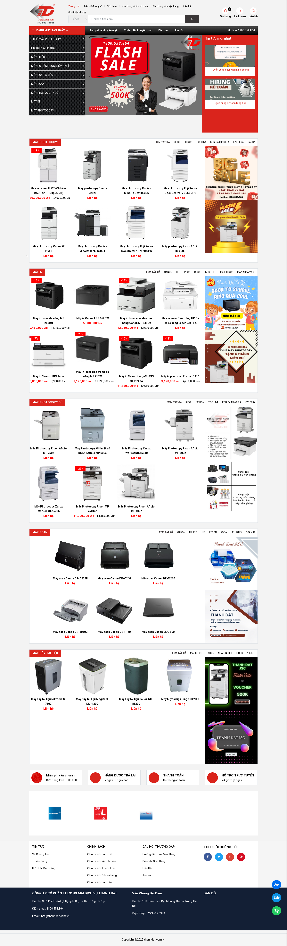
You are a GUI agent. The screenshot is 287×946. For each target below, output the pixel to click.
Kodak (224, 532)
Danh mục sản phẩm (50, 30)
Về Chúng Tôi (40, 854)
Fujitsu (194, 532)
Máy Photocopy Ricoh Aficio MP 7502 (136, 451)
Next (190, 75)
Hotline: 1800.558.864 (241, 30)
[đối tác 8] (143, 813)
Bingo (239, 653)
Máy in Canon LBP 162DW (180, 318)
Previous (97, 75)
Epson (186, 272)
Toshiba (201, 142)
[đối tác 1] (189, 813)
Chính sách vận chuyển (101, 861)
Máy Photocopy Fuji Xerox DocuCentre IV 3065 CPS (48, 191)
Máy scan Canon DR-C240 (114, 578)
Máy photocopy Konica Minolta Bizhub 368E (180, 249)
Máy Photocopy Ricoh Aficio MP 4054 (48, 451)
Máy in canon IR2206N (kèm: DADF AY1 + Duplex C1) (136, 191)
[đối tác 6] (52, 813)
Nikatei (251, 653)
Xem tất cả (162, 142)
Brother (210, 272)
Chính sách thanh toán (101, 868)
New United (225, 653)
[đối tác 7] (98, 813)
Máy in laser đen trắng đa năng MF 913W (180, 374)
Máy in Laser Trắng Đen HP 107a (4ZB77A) (92, 374)
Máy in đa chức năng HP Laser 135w (48, 374)
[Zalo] (276, 897)
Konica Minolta (219, 142)
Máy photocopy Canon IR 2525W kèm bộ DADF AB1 (93, 249)
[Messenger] (276, 884)
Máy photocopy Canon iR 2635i (136, 249)
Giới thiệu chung (77, 12)
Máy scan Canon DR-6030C (70, 631)
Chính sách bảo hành (100, 882)
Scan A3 (251, 532)
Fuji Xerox (226, 272)
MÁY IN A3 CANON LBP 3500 (48, 318)
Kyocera (238, 142)
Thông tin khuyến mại (138, 30)
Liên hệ (187, 6)
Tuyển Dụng (39, 861)
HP (177, 272)
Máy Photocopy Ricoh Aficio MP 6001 (92, 509)
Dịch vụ (163, 30)
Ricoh (177, 142)
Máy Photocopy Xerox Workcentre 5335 (136, 509)
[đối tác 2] (235, 813)
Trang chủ (73, 6)
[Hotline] (276, 910)
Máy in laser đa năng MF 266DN (136, 320)
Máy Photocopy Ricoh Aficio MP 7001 (92, 451)
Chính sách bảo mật (99, 854)
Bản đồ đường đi (93, 6)
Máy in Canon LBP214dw (136, 376)
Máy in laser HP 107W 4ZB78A (92, 318)
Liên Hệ (147, 868)
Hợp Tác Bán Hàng (43, 868)
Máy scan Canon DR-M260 (158, 578)
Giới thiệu (112, 6)
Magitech (196, 653)
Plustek (237, 532)
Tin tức (179, 30)
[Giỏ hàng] (225, 10)
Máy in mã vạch (246, 272)
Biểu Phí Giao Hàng (154, 861)
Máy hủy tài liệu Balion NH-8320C (136, 701)
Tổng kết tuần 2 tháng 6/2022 (229, 69)
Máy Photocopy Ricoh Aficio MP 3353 (48, 509)
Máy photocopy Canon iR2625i (180, 191)
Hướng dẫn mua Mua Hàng (159, 854)
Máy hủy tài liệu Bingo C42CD (180, 699)
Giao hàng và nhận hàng (165, 6)
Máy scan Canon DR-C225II (70, 578)
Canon (252, 142)
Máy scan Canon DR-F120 (114, 631)
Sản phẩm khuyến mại (103, 30)
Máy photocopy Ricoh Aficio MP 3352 (48, 249)
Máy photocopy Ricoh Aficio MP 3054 (92, 191)
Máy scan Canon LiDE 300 (158, 631)
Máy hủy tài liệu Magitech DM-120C (92, 701)
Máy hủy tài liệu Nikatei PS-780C (48, 701)
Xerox (188, 142)
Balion (210, 653)
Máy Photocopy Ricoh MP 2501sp (180, 509)
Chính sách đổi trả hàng (102, 875)
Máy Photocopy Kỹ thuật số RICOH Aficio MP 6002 (180, 451)
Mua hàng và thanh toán (135, 6)
